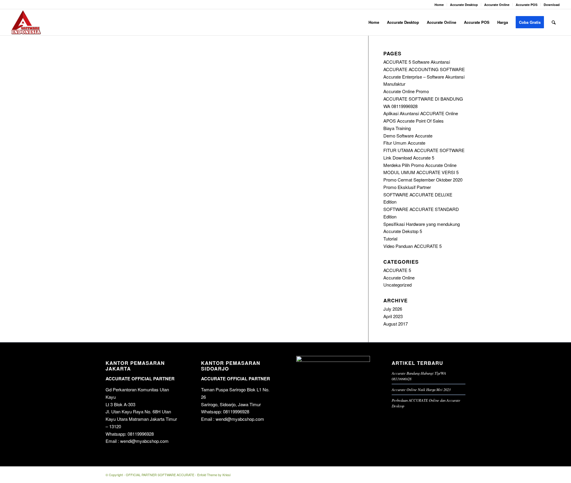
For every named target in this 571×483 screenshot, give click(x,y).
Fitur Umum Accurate (404, 143)
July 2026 (392, 309)
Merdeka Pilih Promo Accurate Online (420, 165)
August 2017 (395, 324)
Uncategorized (397, 285)
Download (552, 4)
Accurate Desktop (464, 4)
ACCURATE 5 (397, 270)
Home (439, 4)
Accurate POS (526, 4)
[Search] (553, 22)
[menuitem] (439, 4)
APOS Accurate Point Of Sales (413, 121)
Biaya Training (397, 128)
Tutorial (390, 238)
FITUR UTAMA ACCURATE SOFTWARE (424, 150)
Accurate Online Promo (406, 91)
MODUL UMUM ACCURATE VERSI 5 (421, 172)
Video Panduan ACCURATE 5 (412, 246)
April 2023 (393, 316)
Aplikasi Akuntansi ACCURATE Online (420, 113)
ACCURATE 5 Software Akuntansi (416, 62)
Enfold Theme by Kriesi (213, 474)
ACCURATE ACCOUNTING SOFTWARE (424, 69)
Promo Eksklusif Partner (407, 187)
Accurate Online (496, 4)
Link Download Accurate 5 (408, 157)
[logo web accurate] (26, 22)
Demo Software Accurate (407, 135)
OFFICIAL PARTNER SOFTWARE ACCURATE (160, 474)
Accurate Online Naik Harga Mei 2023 (421, 389)
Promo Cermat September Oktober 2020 (422, 179)
